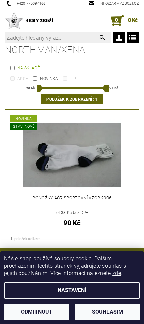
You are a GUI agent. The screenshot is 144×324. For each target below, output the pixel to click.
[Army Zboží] (29, 20)
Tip (73, 78)
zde (116, 273)
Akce (22, 78)
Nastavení (72, 290)
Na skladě (28, 68)
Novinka (49, 78)
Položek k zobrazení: (71, 99)
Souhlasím (107, 312)
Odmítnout (36, 312)
